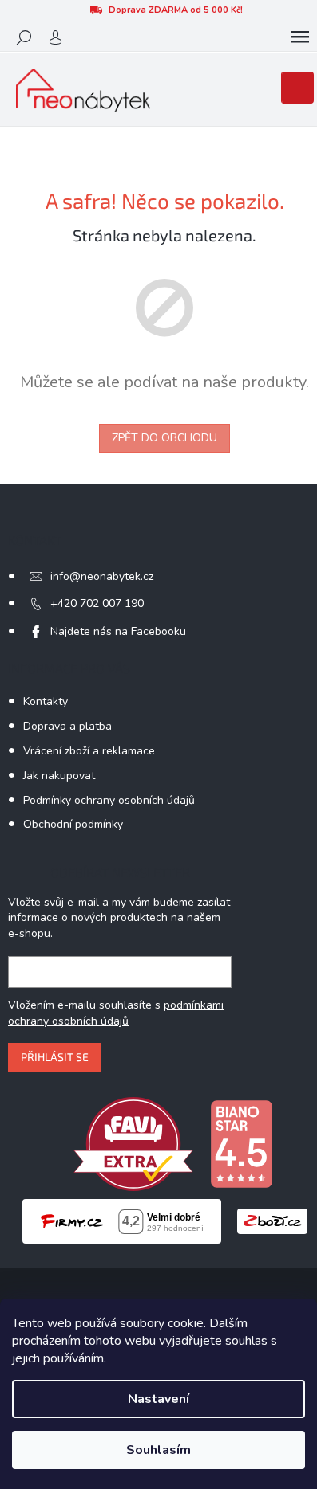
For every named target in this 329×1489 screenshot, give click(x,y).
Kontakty (45, 701)
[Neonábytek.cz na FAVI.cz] (133, 1142)
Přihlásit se (55, 1057)
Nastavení (158, 1399)
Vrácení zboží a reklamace (89, 750)
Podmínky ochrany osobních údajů (109, 800)
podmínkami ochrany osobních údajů (116, 1013)
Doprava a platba (67, 726)
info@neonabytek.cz (101, 576)
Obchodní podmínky (73, 824)
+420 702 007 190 (97, 603)
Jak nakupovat (59, 775)
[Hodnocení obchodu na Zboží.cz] (272, 1220)
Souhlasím (158, 1450)
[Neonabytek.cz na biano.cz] (241, 1142)
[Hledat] (24, 37)
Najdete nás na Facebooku (118, 631)
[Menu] (300, 37)
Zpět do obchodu (164, 437)
